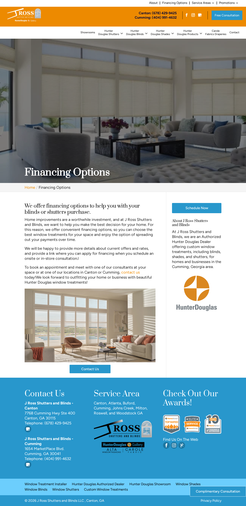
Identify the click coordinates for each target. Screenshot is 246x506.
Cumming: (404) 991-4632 (156, 17)
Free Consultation (227, 15)
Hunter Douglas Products (187, 32)
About (153, 3)
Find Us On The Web (180, 439)
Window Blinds (36, 489)
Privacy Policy (211, 500)
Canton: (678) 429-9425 (158, 13)
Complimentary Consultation (218, 491)
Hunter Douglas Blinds (135, 32)
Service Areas (201, 3)
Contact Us (90, 369)
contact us (130, 272)
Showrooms (88, 32)
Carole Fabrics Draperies (215, 32)
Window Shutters (65, 489)
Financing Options (174, 3)
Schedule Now (196, 208)
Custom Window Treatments (106, 489)
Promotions (227, 3)
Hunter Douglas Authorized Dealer (98, 484)
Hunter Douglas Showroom (150, 484)
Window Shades (188, 484)
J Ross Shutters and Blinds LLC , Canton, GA (70, 500)
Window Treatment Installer (46, 484)
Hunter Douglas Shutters (108, 32)
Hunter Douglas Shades (160, 32)
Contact (234, 32)
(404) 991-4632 (57, 458)
